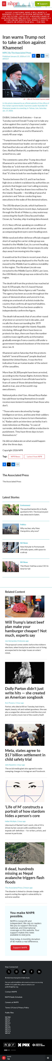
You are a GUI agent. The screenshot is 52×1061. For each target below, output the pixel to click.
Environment (25, 505)
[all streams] (48, 1058)
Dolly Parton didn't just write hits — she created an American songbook (25, 693)
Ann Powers (10, 703)
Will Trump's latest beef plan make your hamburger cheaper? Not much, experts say (26, 628)
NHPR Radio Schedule (13, 997)
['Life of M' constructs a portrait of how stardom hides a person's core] (24, 791)
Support (43, 4)
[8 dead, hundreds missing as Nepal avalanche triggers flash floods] (24, 853)
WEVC (7, 1019)
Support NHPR (20, 947)
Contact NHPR (11, 992)
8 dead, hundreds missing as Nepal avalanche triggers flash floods (24, 875)
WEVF (7, 1021)
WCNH (8, 1017)
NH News (24, 543)
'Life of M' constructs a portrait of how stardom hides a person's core (25, 811)
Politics (23, 524)
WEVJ (7, 1025)
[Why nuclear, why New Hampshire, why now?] (11, 529)
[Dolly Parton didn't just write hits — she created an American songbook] (24, 673)
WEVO (8, 1029)
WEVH (7, 1023)
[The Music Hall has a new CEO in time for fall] (11, 566)
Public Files (9, 1013)
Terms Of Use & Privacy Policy (17, 1008)
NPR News (15, 456)
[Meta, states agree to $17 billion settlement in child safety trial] (24, 735)
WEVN (7, 1027)
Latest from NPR (34, 456)
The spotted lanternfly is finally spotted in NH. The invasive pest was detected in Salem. (34, 512)
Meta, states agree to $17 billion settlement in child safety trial (25, 755)
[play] (3, 1058)
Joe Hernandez (11, 641)
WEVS (7, 1033)
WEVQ (8, 1031)
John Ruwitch (10, 765)
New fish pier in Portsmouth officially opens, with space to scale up (33, 549)
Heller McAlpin (11, 821)
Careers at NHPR (12, 1002)
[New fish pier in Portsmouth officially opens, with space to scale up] (11, 547)
